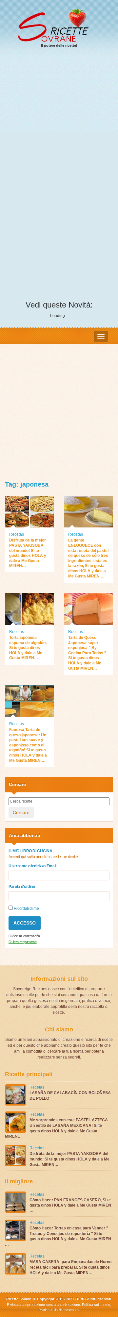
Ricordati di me (26, 908)
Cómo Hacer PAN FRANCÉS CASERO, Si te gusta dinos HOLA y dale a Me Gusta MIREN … (70, 1205)
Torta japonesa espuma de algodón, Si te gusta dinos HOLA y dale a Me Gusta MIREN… (28, 647)
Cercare (21, 812)
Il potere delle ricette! (59, 45)
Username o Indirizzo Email (32, 866)
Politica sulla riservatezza (58, 1310)
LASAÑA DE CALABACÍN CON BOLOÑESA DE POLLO (70, 1096)
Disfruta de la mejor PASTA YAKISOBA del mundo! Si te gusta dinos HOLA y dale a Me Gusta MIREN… (27, 553)
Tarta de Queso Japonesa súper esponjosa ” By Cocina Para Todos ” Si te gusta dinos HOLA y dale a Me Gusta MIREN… (87, 653)
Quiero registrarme (23, 942)
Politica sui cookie (96, 1305)
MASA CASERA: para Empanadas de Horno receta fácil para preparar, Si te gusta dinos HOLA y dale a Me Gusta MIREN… (70, 1267)
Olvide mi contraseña (24, 936)
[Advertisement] (59, 116)
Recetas (16, 534)
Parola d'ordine (22, 886)
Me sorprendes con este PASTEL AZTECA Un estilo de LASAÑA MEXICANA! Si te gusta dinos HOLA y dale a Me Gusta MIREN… (56, 1128)
